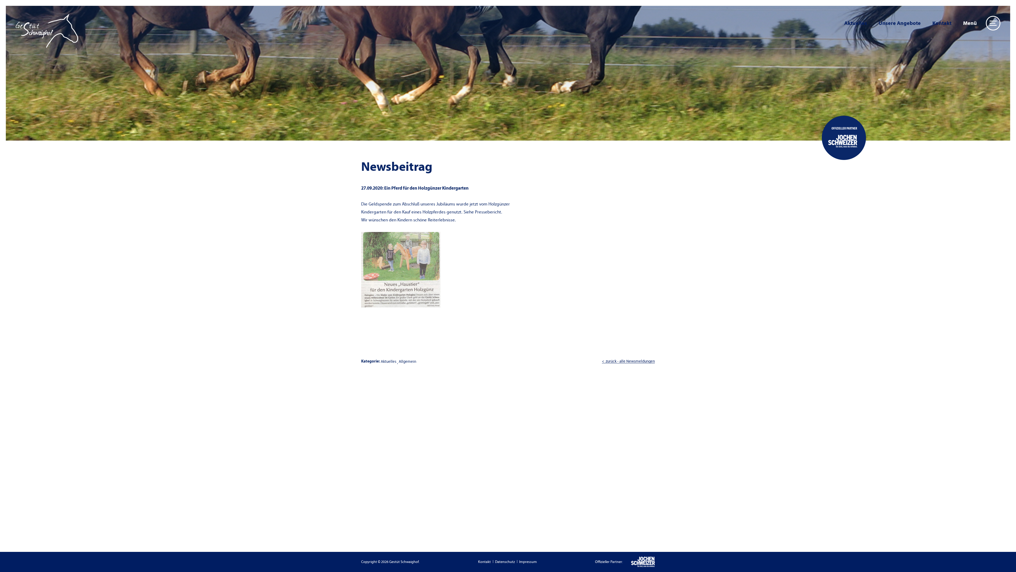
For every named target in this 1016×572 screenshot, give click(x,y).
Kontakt (941, 23)
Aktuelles (855, 23)
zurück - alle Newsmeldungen (630, 361)
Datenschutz (505, 562)
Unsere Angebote (900, 23)
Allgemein (407, 361)
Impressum (528, 562)
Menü (970, 23)
